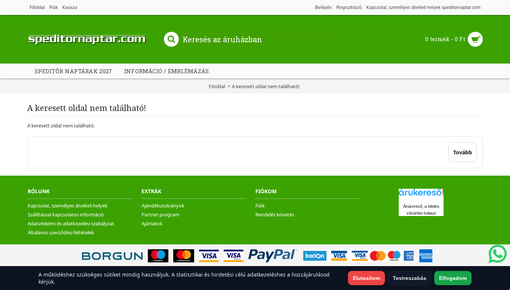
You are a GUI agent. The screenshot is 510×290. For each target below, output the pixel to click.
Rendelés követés (274, 214)
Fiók (260, 205)
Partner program (160, 214)
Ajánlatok (152, 223)
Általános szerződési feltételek (61, 232)
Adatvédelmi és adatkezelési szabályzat (71, 223)
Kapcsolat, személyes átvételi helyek (68, 205)
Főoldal (217, 86)
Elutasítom (366, 278)
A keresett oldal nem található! (266, 86)
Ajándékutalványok (163, 205)
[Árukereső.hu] (421, 196)
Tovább (462, 152)
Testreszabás (409, 278)
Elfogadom (453, 278)
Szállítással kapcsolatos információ (66, 214)
